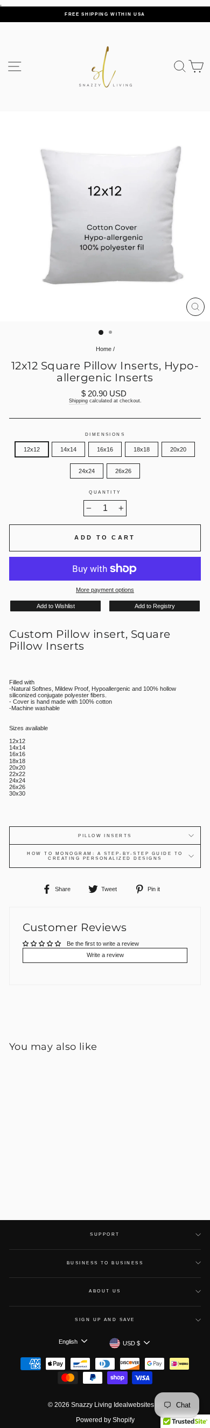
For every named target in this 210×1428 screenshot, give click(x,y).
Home (103, 349)
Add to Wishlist (56, 606)
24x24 (87, 471)
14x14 (68, 449)
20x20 (178, 449)
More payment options (105, 590)
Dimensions (105, 434)
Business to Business (105, 1263)
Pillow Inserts (105, 835)
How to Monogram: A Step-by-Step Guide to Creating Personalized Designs (105, 856)
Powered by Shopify (105, 1420)
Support (105, 1234)
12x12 (32, 449)
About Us (105, 1291)
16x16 (105, 449)
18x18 (142, 449)
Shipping (78, 400)
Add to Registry (155, 606)
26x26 (123, 471)
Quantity (105, 492)
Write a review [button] (105, 955)
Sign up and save (105, 1319)
